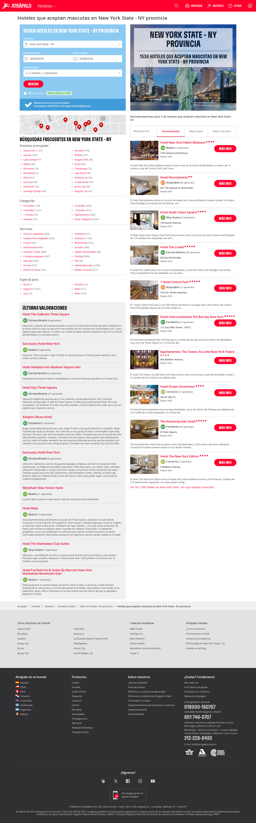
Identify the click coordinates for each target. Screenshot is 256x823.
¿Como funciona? (195, 628)
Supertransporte (137, 709)
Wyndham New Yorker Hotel (42, 488)
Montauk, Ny (81, 177)
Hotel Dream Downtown (177, 387)
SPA (77, 260)
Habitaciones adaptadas (36, 238)
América (49, 606)
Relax (77, 288)
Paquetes (77, 696)
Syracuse (28, 182)
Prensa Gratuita (31, 269)
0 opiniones (55, 373)
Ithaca (26, 177)
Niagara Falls (81, 159)
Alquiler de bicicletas (85, 251)
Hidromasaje (30, 247)
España (24, 682)
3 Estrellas (28, 210)
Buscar (33, 84)
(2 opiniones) (182, 147)
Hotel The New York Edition (179, 456)
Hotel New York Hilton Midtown (182, 143)
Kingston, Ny (81, 191)
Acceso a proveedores (198, 638)
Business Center (31, 251)
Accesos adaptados (33, 233)
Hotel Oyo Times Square (39, 388)
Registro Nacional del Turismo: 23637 (93, 814)
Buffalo (78, 155)
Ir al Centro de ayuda (195, 687)
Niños (78, 293)
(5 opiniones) (188, 217)
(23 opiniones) (186, 322)
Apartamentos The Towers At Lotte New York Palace (197, 352)
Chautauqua (81, 168)
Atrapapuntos (79, 718)
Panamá (24, 696)
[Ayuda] (235, 6)
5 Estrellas (28, 205)
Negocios (28, 288)
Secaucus (79, 633)
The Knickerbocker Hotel (177, 421)
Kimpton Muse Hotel (37, 417)
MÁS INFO (225, 148)
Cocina (27, 242)
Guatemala (26, 705)
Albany (27, 164)
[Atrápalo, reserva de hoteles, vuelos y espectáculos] (17, 6)
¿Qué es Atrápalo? (138, 682)
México (24, 714)
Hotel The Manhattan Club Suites (45, 544)
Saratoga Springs (32, 191)
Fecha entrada (31, 53)
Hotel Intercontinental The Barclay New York (192, 317)
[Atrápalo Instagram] (140, 781)
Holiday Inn (136, 633)
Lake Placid (80, 173)
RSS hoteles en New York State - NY (205, 643)
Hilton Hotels (137, 643)
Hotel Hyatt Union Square (178, 212)
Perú (22, 691)
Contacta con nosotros (197, 691)
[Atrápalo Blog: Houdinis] (103, 781)
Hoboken (79, 628)
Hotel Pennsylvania (174, 177)
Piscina (27, 265)
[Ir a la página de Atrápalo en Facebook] (128, 781)
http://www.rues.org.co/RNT (204, 814)
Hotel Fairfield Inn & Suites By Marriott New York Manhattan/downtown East (57, 572)
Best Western (137, 638)
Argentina (25, 709)
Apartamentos (82, 214)
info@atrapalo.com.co (204, 744)
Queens (27, 155)
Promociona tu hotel (197, 633)
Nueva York (29, 150)
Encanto (79, 284)
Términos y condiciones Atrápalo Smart (149, 696)
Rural (26, 284)
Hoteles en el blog (196, 648)
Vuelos (75, 682)
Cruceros (77, 700)
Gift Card (77, 723)
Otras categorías (83, 219)
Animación (80, 233)
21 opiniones (44, 493)
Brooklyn (79, 150)
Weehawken (80, 643)
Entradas (77, 709)
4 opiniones (44, 349)
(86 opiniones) (187, 182)
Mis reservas (191, 682)
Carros (75, 705)
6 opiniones (55, 320)
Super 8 (134, 653)
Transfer (79, 247)
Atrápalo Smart (80, 732)
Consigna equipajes (33, 256)
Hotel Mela (30, 508)
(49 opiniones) (193, 252)
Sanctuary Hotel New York (41, 344)
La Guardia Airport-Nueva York (91, 638)
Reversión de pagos (195, 696)
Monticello (28, 186)
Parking (78, 256)
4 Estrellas (80, 205)
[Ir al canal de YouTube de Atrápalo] (153, 781)
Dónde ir (28, 38)
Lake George (30, 159)
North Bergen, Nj (83, 653)
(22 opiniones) (187, 287)
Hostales (28, 219)
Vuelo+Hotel (79, 691)
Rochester (28, 168)
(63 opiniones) (186, 426)
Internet (27, 260)
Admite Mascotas (84, 265)
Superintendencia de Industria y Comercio (151, 705)
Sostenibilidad (136, 714)
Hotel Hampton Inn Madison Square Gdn (51, 367)
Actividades (78, 714)
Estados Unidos (66, 606)
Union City (79, 648)
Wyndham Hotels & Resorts (145, 648)
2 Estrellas (80, 210)
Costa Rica (26, 700)
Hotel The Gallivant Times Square (46, 314)
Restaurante (81, 242)
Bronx (78, 164)
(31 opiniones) (185, 391)
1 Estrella (28, 214)
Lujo (25, 293)
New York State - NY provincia (96, 606)
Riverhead (28, 173)
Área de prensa (136, 687)
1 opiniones (50, 549)
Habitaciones (31, 67)
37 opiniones (55, 393)
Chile (23, 687)
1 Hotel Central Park (174, 282)
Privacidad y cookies (139, 700)
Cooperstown (81, 182)
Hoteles (35, 606)
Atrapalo (22, 606)
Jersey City (80, 186)
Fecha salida (80, 53)
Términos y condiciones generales (146, 691)
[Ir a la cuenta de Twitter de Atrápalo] (116, 781)
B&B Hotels (136, 628)
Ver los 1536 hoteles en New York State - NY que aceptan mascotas (172, 487)
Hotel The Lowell (172, 247)
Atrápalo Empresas (82, 727)
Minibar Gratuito (83, 269)
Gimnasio (80, 238)
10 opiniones (44, 514)
